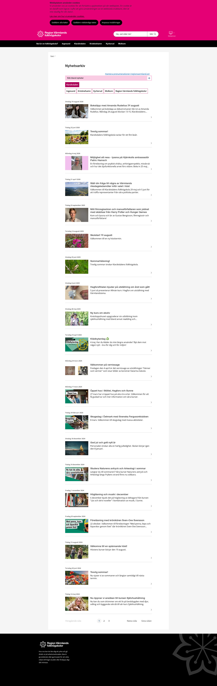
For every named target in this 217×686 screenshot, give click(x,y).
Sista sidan (146, 621)
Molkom (122, 44)
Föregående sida (73, 621)
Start (52, 56)
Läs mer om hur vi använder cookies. (67, 16)
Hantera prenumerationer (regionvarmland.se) (127, 74)
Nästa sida (132, 621)
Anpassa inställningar (111, 22)
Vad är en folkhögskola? (47, 44)
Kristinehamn (96, 44)
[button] (172, 34)
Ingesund (66, 44)
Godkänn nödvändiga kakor (84, 22)
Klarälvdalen (80, 44)
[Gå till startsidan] (53, 37)
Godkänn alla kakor (60, 22)
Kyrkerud (110, 44)
